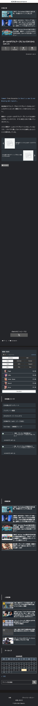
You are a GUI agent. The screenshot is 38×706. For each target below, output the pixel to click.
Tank (8, 364)
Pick (19, 367)
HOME (10, 697)
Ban (30, 367)
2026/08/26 (33, 354)
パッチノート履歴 (9, 410)
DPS (19, 364)
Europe (30, 361)
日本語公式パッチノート (11, 405)
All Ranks (10, 358)
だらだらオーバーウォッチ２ (13, 416)
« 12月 (3, 676)
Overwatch (5, 165)
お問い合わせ (19, 700)
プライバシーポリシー (28, 697)
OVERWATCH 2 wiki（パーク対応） (14, 421)
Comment (3, 98)
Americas (19, 361)
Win (7, 367)
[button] (32, 49)
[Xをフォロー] (19, 335)
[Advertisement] (19, 75)
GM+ (27, 358)
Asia (8, 361)
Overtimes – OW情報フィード (13, 427)
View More (19, 391)
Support (30, 364)
